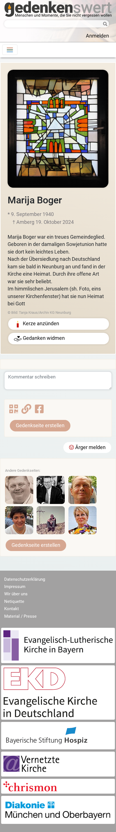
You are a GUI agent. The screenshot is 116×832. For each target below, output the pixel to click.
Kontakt (11, 608)
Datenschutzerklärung (24, 579)
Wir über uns (16, 593)
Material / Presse (20, 616)
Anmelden (97, 36)
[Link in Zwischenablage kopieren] (26, 411)
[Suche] (104, 24)
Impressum (14, 586)
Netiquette (14, 601)
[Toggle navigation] (9, 50)
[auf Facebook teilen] (39, 411)
